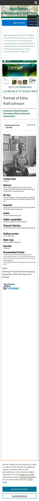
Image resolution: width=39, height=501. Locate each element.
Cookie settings (27, 477)
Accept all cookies (19, 489)
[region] (19, 480)
